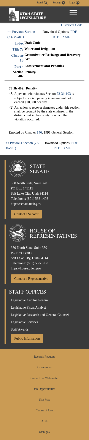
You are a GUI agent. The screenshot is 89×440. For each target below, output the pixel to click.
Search (40, 2)
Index (19, 43)
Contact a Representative (31, 278)
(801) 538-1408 (37, 198)
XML (66, 37)
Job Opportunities (44, 389)
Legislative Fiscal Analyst (28, 307)
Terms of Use (44, 410)
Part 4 (19, 66)
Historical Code (71, 25)
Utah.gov (44, 432)
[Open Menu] (73, 12)
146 (39, 132)
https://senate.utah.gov (26, 204)
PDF (73, 32)
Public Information (27, 338)
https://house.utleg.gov (26, 268)
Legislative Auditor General (30, 300)
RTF (56, 37)
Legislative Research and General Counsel (40, 315)
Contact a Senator (26, 214)
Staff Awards (20, 329)
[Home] (27, 14)
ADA (44, 421)
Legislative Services (24, 322)
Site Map (44, 399)
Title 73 (18, 49)
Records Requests (44, 356)
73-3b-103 (64, 93)
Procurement (44, 367)
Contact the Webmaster (44, 378)
